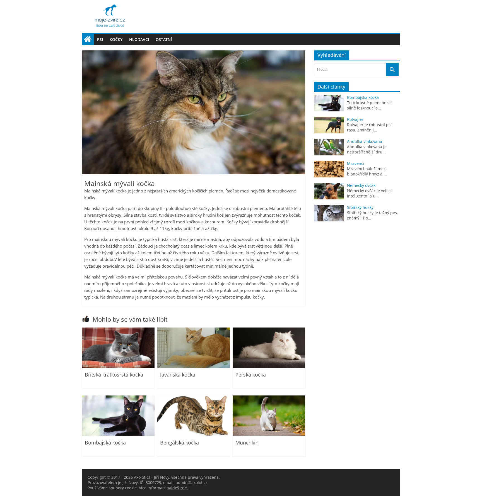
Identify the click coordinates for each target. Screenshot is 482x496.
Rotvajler (355, 119)
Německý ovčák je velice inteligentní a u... (369, 193)
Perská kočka (250, 374)
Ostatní (164, 39)
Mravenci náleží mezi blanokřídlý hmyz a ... (367, 171)
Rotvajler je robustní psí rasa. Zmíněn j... (369, 127)
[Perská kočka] (269, 366)
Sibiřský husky (360, 207)
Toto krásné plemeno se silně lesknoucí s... (369, 105)
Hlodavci (139, 39)
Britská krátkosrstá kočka (114, 374)
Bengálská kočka (179, 442)
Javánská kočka (177, 374)
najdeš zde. (177, 487)
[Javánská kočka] (193, 366)
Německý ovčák (361, 185)
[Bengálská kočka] (193, 434)
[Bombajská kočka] (118, 434)
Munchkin (247, 442)
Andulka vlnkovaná (364, 141)
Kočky (116, 39)
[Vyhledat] (392, 69)
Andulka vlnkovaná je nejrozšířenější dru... (367, 149)
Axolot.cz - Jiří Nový (151, 477)
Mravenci (355, 163)
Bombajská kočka (105, 442)
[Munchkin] (269, 434)
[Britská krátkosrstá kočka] (118, 366)
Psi (100, 39)
